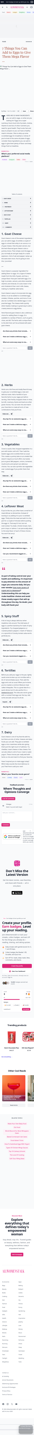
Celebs (20, 1293)
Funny (20, 1307)
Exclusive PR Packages (9, 1387)
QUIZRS (31, 161)
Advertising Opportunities (10, 1383)
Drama (15, 777)
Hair (19, 1314)
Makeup (4, 1329)
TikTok (23, 159)
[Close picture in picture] (20, 1426)
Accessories (5, 1282)
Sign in (10, 977)
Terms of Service (7, 1394)
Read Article (17, 1105)
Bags (3, 1285)
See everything (6, 1057)
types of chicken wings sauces (17, 1148)
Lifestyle (4, 1325)
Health (4, 1318)
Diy (19, 1300)
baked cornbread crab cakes (17, 1137)
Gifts (3, 1314)
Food (3, 12)
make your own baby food (17, 1124)
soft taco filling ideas (17, 1159)
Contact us (5, 1373)
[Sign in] (31, 7)
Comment (6, 825)
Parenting (5, 1340)
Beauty (4, 1289)
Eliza (4, 111)
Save (24, 111)
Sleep (20, 1347)
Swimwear (21, 1351)
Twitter (18, 159)
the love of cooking (17, 1155)
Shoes (20, 1343)
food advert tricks (17, 1140)
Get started (26, 1009)
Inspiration (21, 1318)
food (4, 41)
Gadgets (15, 12)
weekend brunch (7, 693)
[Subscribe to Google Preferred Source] (12, 836)
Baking (20, 1285)
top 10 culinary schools (17, 1151)
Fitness (20, 1304)
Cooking (4, 1296)
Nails (3, 1336)
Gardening (21, 1311)
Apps (20, 1282)
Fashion (4, 1304)
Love (19, 1325)
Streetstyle (5, 1351)
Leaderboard (7, 1009)
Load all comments (8, 798)
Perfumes (21, 1340)
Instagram (11, 159)
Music (20, 1333)
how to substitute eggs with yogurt (17, 1144)
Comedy (10, 777)
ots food (17, 1127)
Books (4, 1293)
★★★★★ (29, 41)
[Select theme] (27, 7)
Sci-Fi (21, 777)
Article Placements (7, 1380)
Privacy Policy (6, 1391)
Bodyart (20, 1289)
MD (18, 111)
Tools (20, 1362)
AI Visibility (5, 1376)
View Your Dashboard (18, 971)
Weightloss (22, 12)
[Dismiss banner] (30, 830)
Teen (3, 1354)
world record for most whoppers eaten (17, 1132)
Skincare (4, 1347)
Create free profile (17, 966)
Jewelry (20, 1322)
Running (4, 1343)
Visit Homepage (17, 1254)
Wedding (21, 1358)
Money (20, 1329)
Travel (20, 1354)
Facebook (4, 159)
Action (3, 777)
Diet (3, 1300)
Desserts (21, 1296)
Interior (9, 12)
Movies (29, 12)
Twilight (4, 1358)
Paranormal (22, 1336)
